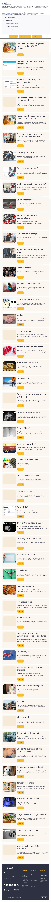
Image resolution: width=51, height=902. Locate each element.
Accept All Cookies (37, 36)
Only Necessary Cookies (25, 36)
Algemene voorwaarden (34, 877)
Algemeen (24, 870)
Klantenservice (43, 875)
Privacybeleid (34, 880)
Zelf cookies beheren (34, 883)
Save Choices (13, 36)
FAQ (41, 873)
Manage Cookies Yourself (16, 897)
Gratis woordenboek (25, 876)
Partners (33, 886)
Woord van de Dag (25, 886)
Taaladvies (24, 882)
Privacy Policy (9, 14)
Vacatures (42, 878)
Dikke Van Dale (25, 873)
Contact (42, 870)
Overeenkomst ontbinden (43, 881)
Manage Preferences (7, 31)
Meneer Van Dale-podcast (25, 879)
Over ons (33, 874)
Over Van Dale (33, 871)
